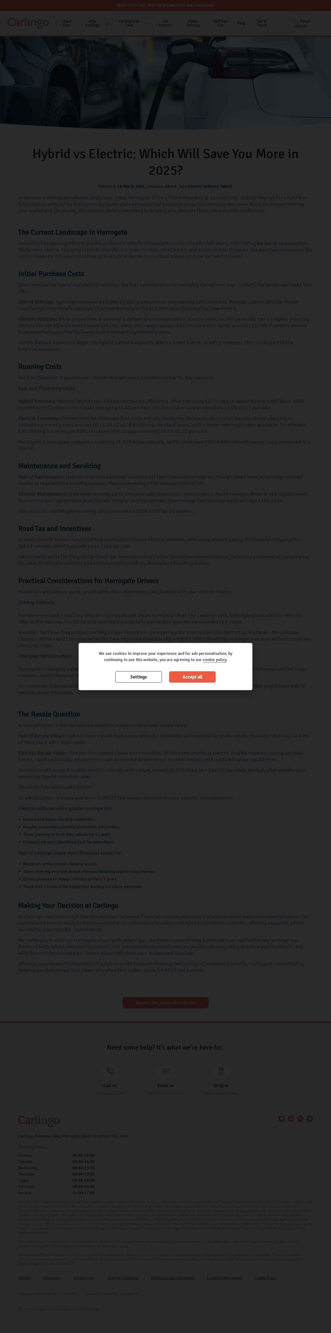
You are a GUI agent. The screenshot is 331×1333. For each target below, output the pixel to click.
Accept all (192, 677)
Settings (138, 677)
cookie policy (214, 659)
